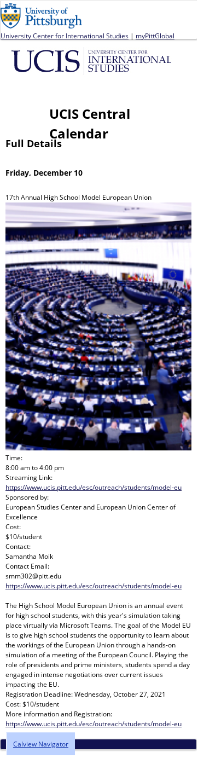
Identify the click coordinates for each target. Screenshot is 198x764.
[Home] (93, 60)
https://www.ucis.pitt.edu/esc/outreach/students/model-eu (93, 487)
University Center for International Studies (65, 35)
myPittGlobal (155, 35)
